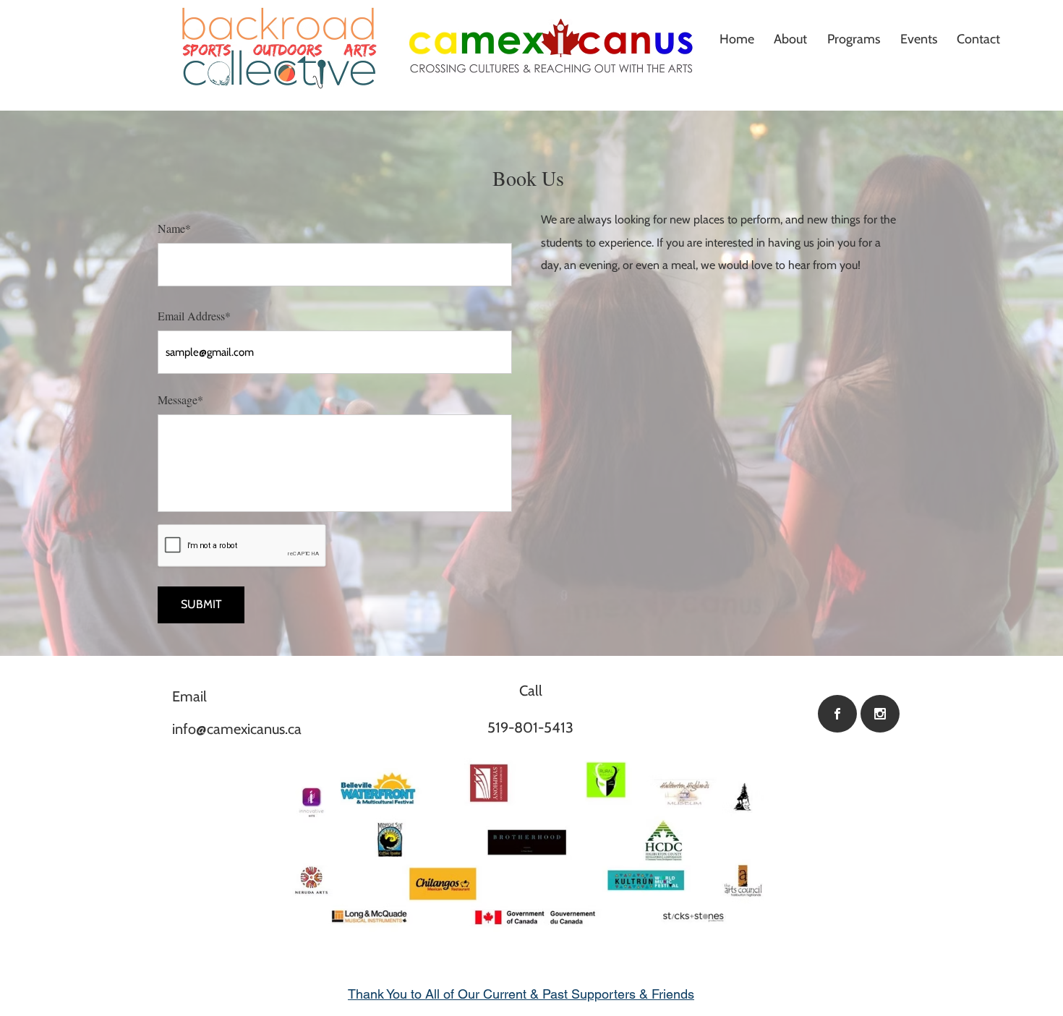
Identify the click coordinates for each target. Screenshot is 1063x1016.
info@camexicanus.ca (237, 729)
